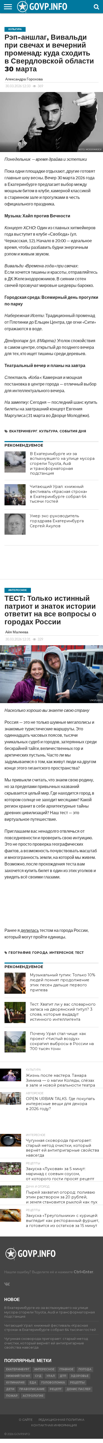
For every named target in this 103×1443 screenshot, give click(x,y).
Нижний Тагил (18, 1376)
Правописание (32, 1389)
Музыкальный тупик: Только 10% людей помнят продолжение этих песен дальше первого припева (62, 982)
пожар (12, 1396)
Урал (50, 1376)
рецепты (77, 1382)
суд (38, 1376)
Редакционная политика (61, 1420)
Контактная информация (54, 1425)
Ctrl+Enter (83, 1272)
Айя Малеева (16, 632)
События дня (72, 431)
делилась (30, 930)
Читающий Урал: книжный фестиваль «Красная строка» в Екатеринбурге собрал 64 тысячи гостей (58, 494)
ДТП (63, 1376)
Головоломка (53, 1382)
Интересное (61, 953)
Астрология (33, 1396)
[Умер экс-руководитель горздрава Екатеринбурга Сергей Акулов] (15, 524)
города (40, 953)
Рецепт (56, 1389)
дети (10, 1389)
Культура (48, 431)
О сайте (25, 1420)
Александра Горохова (24, 79)
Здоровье (79, 1376)
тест (79, 953)
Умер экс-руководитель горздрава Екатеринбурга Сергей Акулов (57, 521)
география (19, 953)
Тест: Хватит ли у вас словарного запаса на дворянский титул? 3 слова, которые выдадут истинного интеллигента (63, 1011)
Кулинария (15, 1382)
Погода (84, 1369)
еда (33, 1382)
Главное (66, 1369)
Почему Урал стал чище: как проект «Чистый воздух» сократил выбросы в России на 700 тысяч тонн (62, 1041)
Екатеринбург (23, 431)
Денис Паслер (79, 1389)
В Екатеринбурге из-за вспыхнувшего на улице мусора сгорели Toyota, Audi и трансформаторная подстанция (62, 463)
